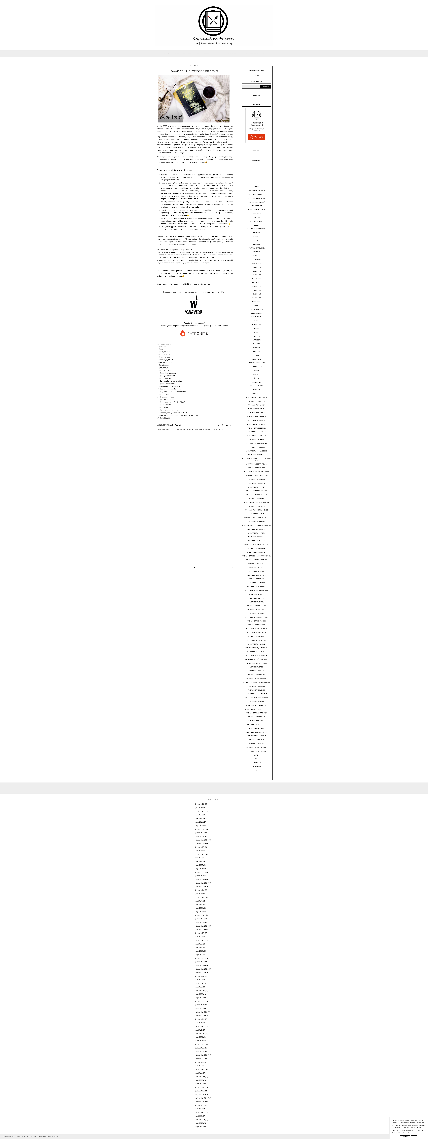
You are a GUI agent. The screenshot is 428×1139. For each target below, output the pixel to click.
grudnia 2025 (199, 833)
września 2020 (200, 1059)
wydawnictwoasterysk (256, 424)
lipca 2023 (198, 937)
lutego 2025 (199, 869)
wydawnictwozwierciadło (256, 747)
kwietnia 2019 (200, 1120)
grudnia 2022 (199, 962)
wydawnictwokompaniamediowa (257, 544)
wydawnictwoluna (256, 579)
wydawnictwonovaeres (256, 621)
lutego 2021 (199, 1041)
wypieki (256, 755)
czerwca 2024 (199, 897)
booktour (162, 429)
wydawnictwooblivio (256, 625)
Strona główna (166, 54)
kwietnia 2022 (200, 990)
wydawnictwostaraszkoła (257, 705)
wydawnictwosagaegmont (256, 678)
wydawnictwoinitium (256, 533)
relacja (256, 351)
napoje (256, 321)
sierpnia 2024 (199, 890)
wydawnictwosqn (256, 701)
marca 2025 (199, 865)
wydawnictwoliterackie (256, 575)
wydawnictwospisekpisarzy (256, 697)
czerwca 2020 (199, 1069)
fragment (256, 236)
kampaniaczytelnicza (256, 248)
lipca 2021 (198, 1023)
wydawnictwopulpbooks (257, 663)
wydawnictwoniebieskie (256, 606)
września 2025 (200, 843)
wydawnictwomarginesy (256, 586)
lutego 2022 (199, 998)
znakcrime (256, 766)
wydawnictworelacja (257, 671)
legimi (256, 305)
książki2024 (256, 290)
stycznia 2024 (199, 915)
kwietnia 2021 (200, 1033)
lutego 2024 (199, 912)
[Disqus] (195, 464)
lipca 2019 (198, 1109)
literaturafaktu (256, 309)
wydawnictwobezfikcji (256, 432)
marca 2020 (199, 1080)
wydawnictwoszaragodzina (256, 709)
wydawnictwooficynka (256, 632)
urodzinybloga (256, 386)
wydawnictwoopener (256, 636)
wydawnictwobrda (256, 439)
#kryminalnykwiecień (256, 202)
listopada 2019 (200, 1094)
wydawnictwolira (256, 571)
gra (256, 240)
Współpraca (220, 54)
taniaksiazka (256, 382)
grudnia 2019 (199, 1091)
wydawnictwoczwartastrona (256, 472)
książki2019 (256, 271)
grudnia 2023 (199, 919)
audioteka (256, 213)
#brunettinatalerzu (256, 190)
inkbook (256, 244)
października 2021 (201, 1012)
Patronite (208, 54)
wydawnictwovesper (256, 720)
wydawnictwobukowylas (256, 443)
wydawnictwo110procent (256, 397)
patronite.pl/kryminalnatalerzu (187, 326)
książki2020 (256, 275)
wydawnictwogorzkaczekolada (257, 518)
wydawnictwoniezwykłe (256, 609)
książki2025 (181, 429)
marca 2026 (199, 822)
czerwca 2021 (199, 1026)
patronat (190, 429)
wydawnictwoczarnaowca (257, 464)
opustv (256, 332)
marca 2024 (199, 908)
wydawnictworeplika (256, 674)
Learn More (405, 1136)
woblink (256, 390)
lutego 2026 (199, 825)
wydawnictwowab (256, 728)
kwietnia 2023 (200, 947)
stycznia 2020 (199, 1087)
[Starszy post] (232, 567)
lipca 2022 (198, 980)
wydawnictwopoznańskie (256, 655)
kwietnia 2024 (200, 904)
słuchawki (256, 359)
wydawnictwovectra (256, 717)
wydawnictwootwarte (256, 640)
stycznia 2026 (199, 829)
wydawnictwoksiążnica (256, 552)
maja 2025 (198, 858)
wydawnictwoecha (256, 498)
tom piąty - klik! (168, 162)
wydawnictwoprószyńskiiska (257, 659)
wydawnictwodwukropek (256, 495)
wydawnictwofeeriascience (256, 510)
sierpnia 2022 (199, 976)
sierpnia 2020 (199, 1062)
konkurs (256, 256)
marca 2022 (199, 994)
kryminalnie (171, 429)
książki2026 (256, 298)
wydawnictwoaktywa (256, 409)
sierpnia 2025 (199, 847)
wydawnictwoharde (256, 521)
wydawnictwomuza (256, 602)
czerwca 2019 (199, 1112)
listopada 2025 (200, 836)
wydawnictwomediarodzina (256, 590)
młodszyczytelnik (256, 313)
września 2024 (200, 886)
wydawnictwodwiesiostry (256, 491)
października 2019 (201, 1098)
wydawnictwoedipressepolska (256, 502)
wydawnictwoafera (257, 401)
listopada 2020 (200, 1051)
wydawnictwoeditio (257, 506)
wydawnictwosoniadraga (256, 694)
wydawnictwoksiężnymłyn (256, 560)
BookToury (254, 54)
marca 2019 (199, 1123)
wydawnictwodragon (256, 479)
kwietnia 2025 (200, 861)
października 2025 (201, 840)
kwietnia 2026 (200, 818)
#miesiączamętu (256, 206)
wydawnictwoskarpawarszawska (256, 682)
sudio (256, 370)
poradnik (256, 347)
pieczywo (256, 344)
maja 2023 (198, 944)
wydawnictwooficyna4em (256, 629)
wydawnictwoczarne (256, 468)
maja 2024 (198, 901)
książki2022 (256, 282)
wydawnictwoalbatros (256, 416)
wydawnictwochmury (256, 455)
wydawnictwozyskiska (256, 751)
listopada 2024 (200, 879)
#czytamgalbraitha (257, 194)
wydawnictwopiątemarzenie (256, 648)
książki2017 (256, 263)
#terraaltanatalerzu (256, 210)
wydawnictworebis (256, 667)
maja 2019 (198, 1116)
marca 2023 (199, 951)
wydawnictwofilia (256, 514)
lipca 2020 (198, 1066)
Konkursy (243, 54)
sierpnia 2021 (199, 1019)
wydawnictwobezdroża (256, 428)
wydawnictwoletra (257, 567)
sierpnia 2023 (199, 933)
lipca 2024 (198, 894)
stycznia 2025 (199, 872)
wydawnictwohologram (256, 529)
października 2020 (201, 1055)
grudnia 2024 (199, 876)
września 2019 (200, 1102)
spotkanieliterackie (256, 363)
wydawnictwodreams (256, 483)
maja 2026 (198, 815)
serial (256, 355)
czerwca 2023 (199, 940)
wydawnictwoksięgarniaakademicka (256, 556)
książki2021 (256, 278)
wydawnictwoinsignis (256, 537)
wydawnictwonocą (256, 613)
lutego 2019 (199, 1127)
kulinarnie (256, 302)
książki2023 (256, 286)
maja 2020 (198, 1073)
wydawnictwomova (256, 598)
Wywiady (265, 54)
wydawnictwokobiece (256, 540)
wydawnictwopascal (256, 644)
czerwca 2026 (199, 811)
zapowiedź (256, 763)
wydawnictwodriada (256, 487)
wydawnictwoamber (256, 420)
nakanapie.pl (256, 317)
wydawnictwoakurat (256, 413)
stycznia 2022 (199, 1001)
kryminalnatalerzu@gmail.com (211, 239)
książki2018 (256, 267)
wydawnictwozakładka (256, 736)
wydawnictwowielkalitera (257, 732)
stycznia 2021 (199, 1044)
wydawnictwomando (256, 583)
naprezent (256, 324)
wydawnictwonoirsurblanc (256, 617)
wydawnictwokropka (256, 548)
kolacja (256, 252)
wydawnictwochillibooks (256, 451)
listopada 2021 (200, 1008)
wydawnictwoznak (256, 740)
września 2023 (200, 929)
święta (256, 378)
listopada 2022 (200, 965)
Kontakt (198, 54)
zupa (256, 770)
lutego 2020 (199, 1084)
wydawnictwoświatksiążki (256, 713)
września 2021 (200, 1016)
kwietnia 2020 (200, 1077)
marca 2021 (199, 1037)
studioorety (257, 367)
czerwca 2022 (199, 983)
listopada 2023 (200, 922)
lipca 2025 (198, 851)
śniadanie (256, 374)
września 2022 (200, 973)
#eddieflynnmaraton (256, 198)
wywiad (257, 759)
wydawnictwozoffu (257, 743)
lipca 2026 (198, 808)
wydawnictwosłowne (256, 690)
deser (256, 225)
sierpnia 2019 (199, 1105)
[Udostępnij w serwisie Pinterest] (231, 425)
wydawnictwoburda (256, 447)
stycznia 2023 (199, 958)
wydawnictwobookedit (256, 435)
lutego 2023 (199, 955)
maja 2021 (198, 1030)
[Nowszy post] (157, 567)
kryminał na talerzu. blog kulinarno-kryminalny (33, 1136)
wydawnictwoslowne (256, 686)
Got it (414, 1136)
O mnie (177, 54)
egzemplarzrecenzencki (256, 229)
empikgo (256, 233)
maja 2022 (198, 987)
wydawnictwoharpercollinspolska (256, 525)
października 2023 (201, 926)
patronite (257, 340)
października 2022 (201, 969)
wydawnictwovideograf (256, 724)
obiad (256, 328)
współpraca (199, 429)
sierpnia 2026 (199, 804)
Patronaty (232, 54)
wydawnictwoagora (256, 405)
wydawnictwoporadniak (256, 652)
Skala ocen (187, 54)
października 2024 (201, 883)
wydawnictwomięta (256, 594)
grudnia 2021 (199, 1005)
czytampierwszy (256, 221)
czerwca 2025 (199, 854)
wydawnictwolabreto (257, 563)
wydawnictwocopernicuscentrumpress (256, 459)
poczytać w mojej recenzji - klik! (198, 157)
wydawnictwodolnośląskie (215, 429)
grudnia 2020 (199, 1048)
